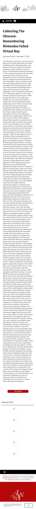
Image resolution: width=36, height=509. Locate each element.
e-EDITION (8, 21)
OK (28, 505)
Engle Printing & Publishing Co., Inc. (12, 478)
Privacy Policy (8, 506)
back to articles (7, 383)
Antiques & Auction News (9, 476)
